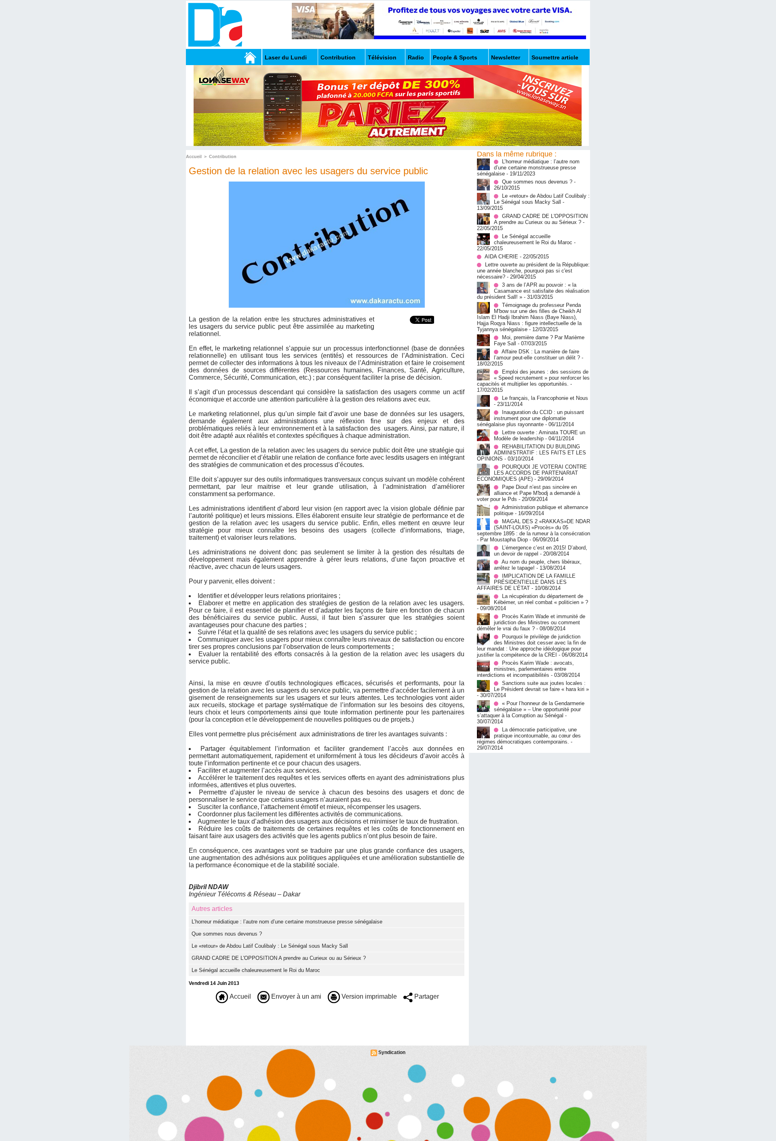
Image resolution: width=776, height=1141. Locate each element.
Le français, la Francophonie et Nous (545, 398)
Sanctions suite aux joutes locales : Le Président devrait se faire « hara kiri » (541, 686)
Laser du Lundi (286, 57)
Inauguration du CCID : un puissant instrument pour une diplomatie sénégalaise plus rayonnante (530, 418)
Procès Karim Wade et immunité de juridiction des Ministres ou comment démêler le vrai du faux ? (531, 622)
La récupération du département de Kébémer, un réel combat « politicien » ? (541, 599)
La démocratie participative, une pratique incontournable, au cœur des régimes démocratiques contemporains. (529, 736)
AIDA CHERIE (501, 257)
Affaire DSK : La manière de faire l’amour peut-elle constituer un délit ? (537, 355)
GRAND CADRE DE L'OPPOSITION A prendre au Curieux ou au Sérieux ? (279, 958)
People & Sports (455, 57)
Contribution (338, 57)
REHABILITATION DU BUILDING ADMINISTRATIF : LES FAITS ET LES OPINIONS (531, 453)
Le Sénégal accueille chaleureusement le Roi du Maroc (256, 970)
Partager (426, 996)
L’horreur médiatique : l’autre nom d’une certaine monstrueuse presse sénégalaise (287, 922)
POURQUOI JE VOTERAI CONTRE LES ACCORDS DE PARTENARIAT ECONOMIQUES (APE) (532, 473)
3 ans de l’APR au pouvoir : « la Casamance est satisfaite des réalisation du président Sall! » (533, 291)
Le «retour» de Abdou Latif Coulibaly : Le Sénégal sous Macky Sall (270, 946)
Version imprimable (368, 996)
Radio (416, 57)
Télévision (382, 57)
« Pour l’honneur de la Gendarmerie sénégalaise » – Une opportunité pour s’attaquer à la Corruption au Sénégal (530, 709)
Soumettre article (554, 57)
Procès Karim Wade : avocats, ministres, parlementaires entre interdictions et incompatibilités (525, 669)
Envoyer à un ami (295, 996)
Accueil (194, 156)
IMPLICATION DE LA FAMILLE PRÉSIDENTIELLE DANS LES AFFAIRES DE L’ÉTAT (526, 582)
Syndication (391, 1052)
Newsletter (505, 57)
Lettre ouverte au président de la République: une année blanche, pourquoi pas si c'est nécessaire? (533, 271)
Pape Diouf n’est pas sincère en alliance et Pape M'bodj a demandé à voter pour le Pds (528, 493)
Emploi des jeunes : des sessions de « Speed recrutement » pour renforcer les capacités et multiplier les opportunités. (533, 378)
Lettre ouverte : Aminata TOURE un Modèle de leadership (539, 435)
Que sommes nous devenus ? (227, 934)
